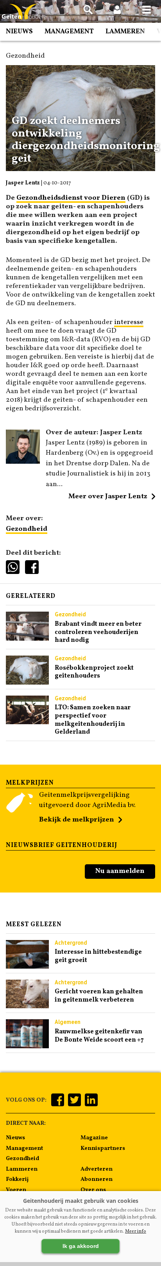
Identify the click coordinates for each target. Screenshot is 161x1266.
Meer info (135, 1231)
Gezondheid (26, 529)
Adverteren (96, 1169)
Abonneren (96, 1179)
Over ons (93, 1190)
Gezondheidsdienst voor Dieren (70, 198)
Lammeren (125, 31)
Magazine (94, 1138)
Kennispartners (102, 1148)
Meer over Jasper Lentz (107, 496)
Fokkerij (17, 1179)
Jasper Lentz (23, 183)
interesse (128, 322)
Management (69, 31)
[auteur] (23, 462)
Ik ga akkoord (81, 1246)
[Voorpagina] (23, 12)
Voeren (16, 1190)
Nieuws (19, 31)
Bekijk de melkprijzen (76, 820)
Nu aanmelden (120, 871)
